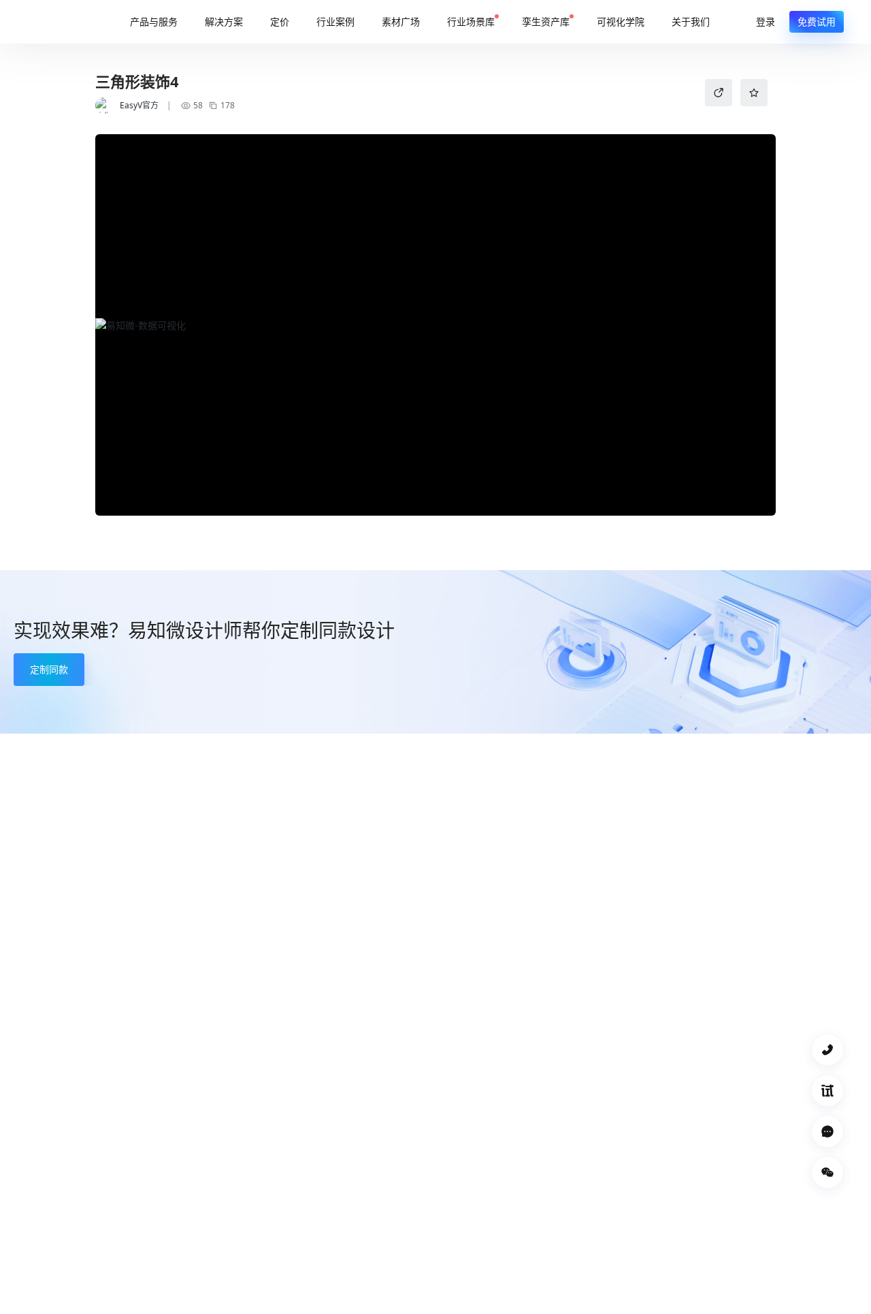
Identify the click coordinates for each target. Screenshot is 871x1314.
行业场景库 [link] (471, 21)
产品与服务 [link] (154, 21)
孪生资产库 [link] (546, 21)
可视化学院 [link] (620, 21)
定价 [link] (279, 21)
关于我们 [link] (691, 21)
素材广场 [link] (401, 21)
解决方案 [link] (224, 21)
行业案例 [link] (335, 21)
